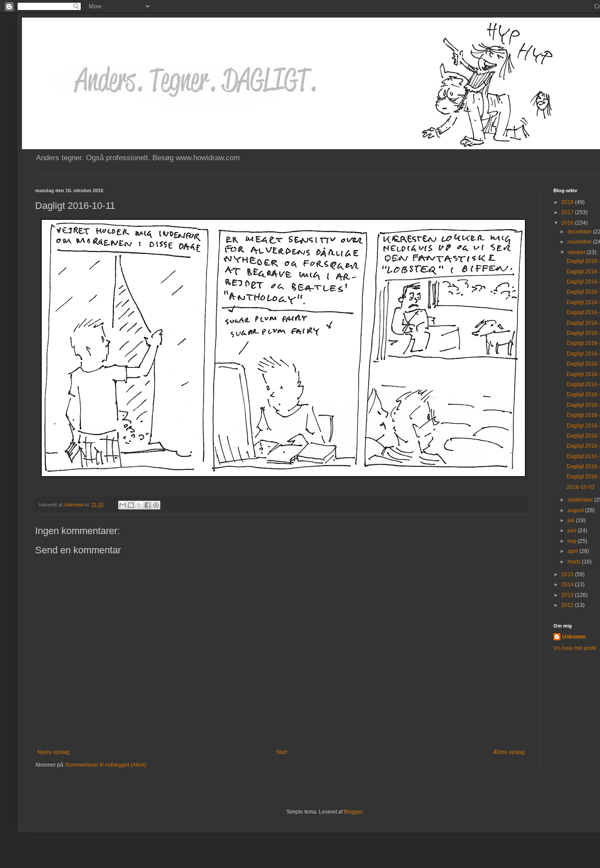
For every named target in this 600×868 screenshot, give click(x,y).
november (580, 242)
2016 (568, 223)
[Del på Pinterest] (156, 505)
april (573, 551)
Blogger (353, 812)
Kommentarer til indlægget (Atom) (106, 765)
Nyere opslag (53, 752)
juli (571, 520)
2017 (568, 212)
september (580, 500)
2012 (568, 605)
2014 (568, 584)
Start (281, 752)
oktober (577, 252)
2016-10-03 (581, 487)
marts (574, 562)
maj (572, 541)
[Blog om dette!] (131, 505)
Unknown (574, 637)
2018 (568, 202)
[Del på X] (139, 505)
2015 (568, 574)
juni (572, 530)
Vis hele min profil (574, 648)
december (580, 232)
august (576, 510)
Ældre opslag (509, 752)
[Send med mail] (122, 505)
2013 (568, 595)
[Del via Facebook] (147, 505)
